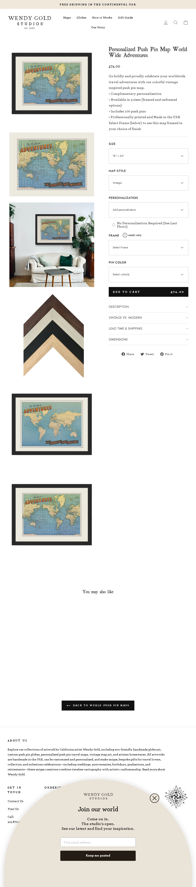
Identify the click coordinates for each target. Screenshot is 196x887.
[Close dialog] (154, 798)
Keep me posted (98, 856)
